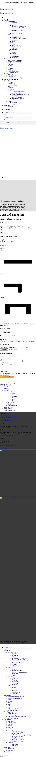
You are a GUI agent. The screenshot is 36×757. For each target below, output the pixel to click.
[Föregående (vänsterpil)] (1, 756)
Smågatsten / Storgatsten (19, 26)
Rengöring (14, 57)
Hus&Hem (11, 404)
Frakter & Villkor (12, 85)
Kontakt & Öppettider (11, 79)
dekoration (7, 388)
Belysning (14, 49)
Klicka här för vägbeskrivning (8, 445)
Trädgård (10, 42)
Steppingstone (15, 45)
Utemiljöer (10, 106)
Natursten (14, 25)
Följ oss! (10, 101)
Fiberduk (14, 55)
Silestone (10, 64)
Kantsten (14, 32)
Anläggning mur (12, 75)
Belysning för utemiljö (18, 98)
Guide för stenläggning (18, 91)
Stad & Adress (4, 363)
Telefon (2, 361)
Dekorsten (14, 44)
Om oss (10, 86)
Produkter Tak (8, 408)
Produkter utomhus (9, 410)
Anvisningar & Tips (17, 95)
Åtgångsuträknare (16, 93)
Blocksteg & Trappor (17, 30)
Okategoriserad (8, 407)
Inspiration (7, 105)
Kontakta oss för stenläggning (16, 78)
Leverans (10, 87)
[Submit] (4, 114)
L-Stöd (13, 41)
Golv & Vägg (11, 402)
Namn (2, 356)
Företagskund (11, 83)
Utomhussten (11, 21)
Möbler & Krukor (16, 46)
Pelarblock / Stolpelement (19, 38)
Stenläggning (8, 74)
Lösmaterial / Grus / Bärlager (20, 28)
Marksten (14, 22)
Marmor (10, 69)
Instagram (14, 104)
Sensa (9, 67)
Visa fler (3, 233)
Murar (9, 34)
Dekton (10, 65)
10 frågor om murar (17, 99)
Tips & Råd (11, 90)
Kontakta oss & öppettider (11, 416)
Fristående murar (16, 37)
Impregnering (15, 56)
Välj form (2, 248)
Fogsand (14, 53)
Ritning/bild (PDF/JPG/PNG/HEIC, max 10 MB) (14, 347)
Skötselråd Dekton (13, 72)
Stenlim (14, 52)
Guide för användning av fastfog (20, 94)
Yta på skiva (3, 240)
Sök (29, 228)
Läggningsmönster (17, 97)
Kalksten (10, 68)
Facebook (14, 102)
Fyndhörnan (11, 89)
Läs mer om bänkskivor (14, 61)
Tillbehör (10, 50)
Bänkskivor (7, 59)
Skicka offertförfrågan (7, 376)
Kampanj (10, 82)
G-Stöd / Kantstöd (17, 33)
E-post (2, 359)
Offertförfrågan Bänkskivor (15, 60)
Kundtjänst (7, 81)
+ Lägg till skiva (5, 332)
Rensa (2, 230)
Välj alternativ (4, 339)
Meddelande (4, 371)
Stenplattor (15, 24)
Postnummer (4, 365)
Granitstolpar (15, 48)
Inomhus (3, 123)
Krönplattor (15, 40)
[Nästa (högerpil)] (2, 756)
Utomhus (7, 20)
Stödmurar (14, 36)
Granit (9, 63)
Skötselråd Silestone (13, 71)
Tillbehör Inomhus (13, 405)
